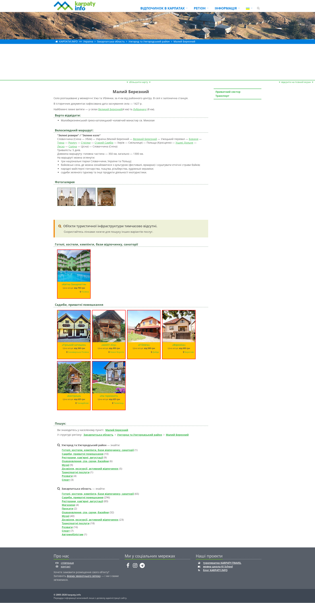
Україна (88, 41)
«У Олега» (144, 344)
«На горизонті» (109, 395)
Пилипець (119, 403)
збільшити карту (138, 82)
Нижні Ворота (117, 352)
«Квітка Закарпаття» (74, 284)
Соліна (73, 146)
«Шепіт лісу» (108, 344)
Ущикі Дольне (184, 142)
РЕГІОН (200, 8)
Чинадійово (83, 403)
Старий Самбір (104, 142)
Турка (60, 142)
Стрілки (86, 142)
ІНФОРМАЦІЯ (226, 8)
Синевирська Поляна (78, 352)
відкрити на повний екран (296, 82)
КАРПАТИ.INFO (68, 41)
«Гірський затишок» (74, 344)
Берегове (189, 352)
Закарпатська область (111, 41)
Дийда (156, 352)
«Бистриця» (74, 395)
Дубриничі (140, 109)
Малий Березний (184, 41)
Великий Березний (110, 109)
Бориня (193, 139)
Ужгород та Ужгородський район (149, 41)
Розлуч (72, 142)
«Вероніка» (179, 344)
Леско (61, 146)
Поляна (85, 291)
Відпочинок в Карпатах (162, 8)
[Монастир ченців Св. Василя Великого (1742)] (67, 195)
